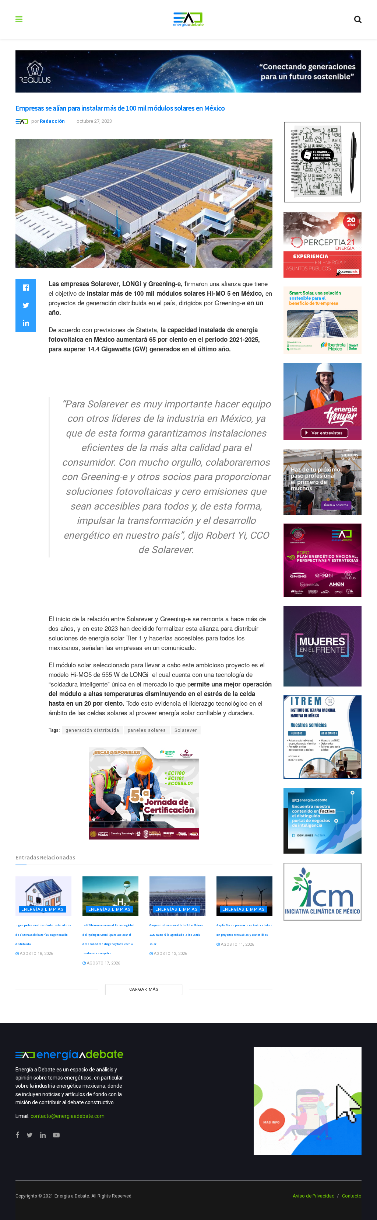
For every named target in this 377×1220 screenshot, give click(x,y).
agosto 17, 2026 (103, 963)
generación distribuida (92, 730)
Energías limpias (42, 909)
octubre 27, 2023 (94, 121)
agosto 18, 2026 (36, 953)
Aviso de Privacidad (314, 1196)
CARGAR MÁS (144, 989)
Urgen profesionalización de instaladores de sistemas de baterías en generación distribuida (43, 934)
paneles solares (147, 730)
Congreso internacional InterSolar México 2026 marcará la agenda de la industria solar (175, 934)
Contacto (352, 1196)
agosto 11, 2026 (237, 944)
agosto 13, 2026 (170, 953)
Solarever (186, 730)
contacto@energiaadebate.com (68, 1116)
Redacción (52, 121)
